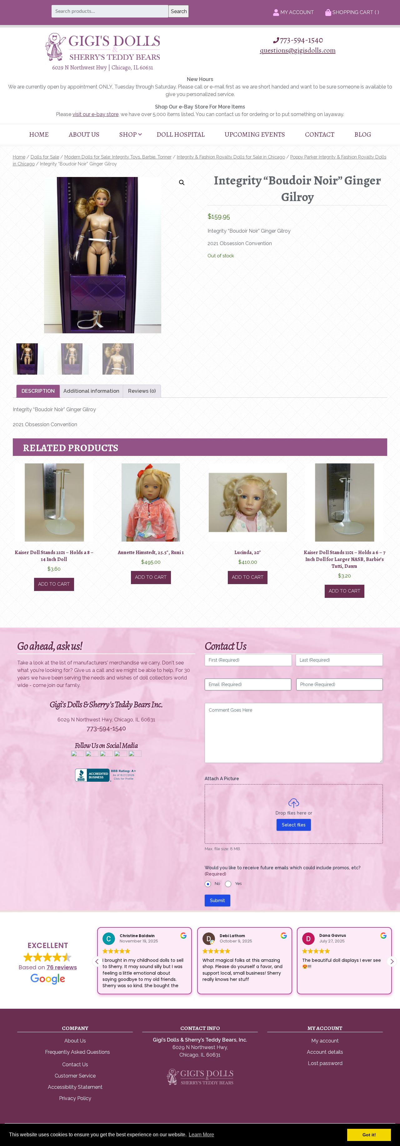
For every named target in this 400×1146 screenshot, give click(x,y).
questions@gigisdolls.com (298, 50)
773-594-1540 (301, 39)
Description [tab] (38, 391)
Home (39, 134)
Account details (325, 1052)
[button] (182, 182)
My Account (296, 12)
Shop (128, 134)
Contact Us (75, 1065)
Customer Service (75, 1076)
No (217, 883)
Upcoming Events (255, 134)
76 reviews (62, 967)
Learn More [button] (201, 1134)
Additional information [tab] (91, 391)
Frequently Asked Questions (77, 1052)
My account (325, 1041)
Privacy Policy (75, 1098)
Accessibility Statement (75, 1087)
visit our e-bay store (95, 114)
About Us (84, 134)
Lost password (325, 1063)
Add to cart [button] (54, 584)
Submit (217, 900)
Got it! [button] (369, 1134)
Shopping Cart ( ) (355, 12)
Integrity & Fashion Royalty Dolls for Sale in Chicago (231, 156)
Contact (319, 134)
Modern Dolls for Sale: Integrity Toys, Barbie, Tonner (118, 156)
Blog (362, 134)
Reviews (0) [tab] (142, 391)
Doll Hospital (181, 134)
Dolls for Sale (45, 156)
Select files (294, 824)
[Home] (102, 59)
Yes (238, 883)
